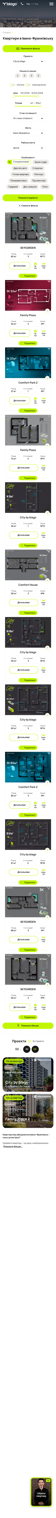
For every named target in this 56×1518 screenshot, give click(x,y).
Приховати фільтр (30, 48)
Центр (16, 148)
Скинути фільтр (29, 206)
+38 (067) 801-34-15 (22, 4)
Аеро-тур (44, 267)
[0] (47, 243)
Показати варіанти (28, 198)
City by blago (19, 61)
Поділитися (29, 276)
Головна (7, 32)
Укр (28, 4)
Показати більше (30, 1026)
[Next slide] (35, 1049)
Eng (36, 4)
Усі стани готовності (22, 118)
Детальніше (20, 266)
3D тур (35, 267)
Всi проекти (38, 1041)
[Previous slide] (26, 1049)
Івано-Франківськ (21, 133)
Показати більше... (12, 1146)
